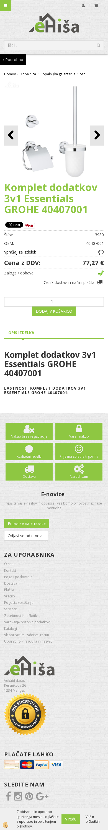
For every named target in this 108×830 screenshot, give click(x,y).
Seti (83, 74)
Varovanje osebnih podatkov (27, 622)
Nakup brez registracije (29, 436)
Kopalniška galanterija (58, 74)
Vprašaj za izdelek (20, 252)
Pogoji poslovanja (18, 577)
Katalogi (10, 628)
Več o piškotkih (93, 819)
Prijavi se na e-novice (27, 523)
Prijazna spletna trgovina (79, 456)
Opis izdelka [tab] (21, 332)
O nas (8, 563)
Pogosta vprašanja (19, 602)
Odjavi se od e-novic (26, 535)
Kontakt (10, 570)
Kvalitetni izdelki (29, 456)
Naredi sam (79, 476)
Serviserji (11, 609)
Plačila (9, 589)
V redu (70, 819)
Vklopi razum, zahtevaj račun (26, 635)
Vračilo (9, 596)
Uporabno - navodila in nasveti (28, 641)
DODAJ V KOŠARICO (54, 311)
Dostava (29, 476)
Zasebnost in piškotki (21, 615)
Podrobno (13, 59)
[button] (97, 135)
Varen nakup (79, 436)
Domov (10, 74)
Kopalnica (28, 74)
